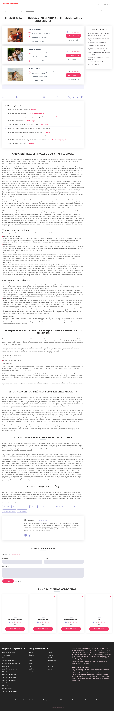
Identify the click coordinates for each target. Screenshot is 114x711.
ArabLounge (31, 121)
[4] (18, 554)
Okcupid (31, 672)
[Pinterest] (81, 97)
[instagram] (25, 535)
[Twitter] (77, 97)
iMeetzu (31, 143)
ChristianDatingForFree (36, 113)
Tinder (30, 660)
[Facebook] (69, 97)
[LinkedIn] (73, 97)
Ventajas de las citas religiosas (97, 42)
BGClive (33, 109)
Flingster (31, 658)
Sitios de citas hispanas (9, 680)
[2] (14, 554)
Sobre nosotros (37, 700)
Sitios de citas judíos (9, 511)
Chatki (48, 132)
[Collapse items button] (43, 87)
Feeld (30, 663)
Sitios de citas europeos (9, 677)
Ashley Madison (52, 660)
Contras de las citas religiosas (96, 45)
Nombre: (5, 558)
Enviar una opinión (93, 64)
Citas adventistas (72, 507)
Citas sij (34, 507)
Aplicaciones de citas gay (9, 660)
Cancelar (18, 581)
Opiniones (107, 4)
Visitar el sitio (73, 36)
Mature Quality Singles (59, 140)
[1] (12, 554)
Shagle (50, 652)
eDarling (31, 669)
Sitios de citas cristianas (9, 674)
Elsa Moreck (29, 520)
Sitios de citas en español (9, 669)
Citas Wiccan (22, 511)
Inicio (98, 4)
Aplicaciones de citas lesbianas (11, 663)
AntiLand (60, 136)
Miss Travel (44, 124)
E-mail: (46, 558)
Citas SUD (6, 507)
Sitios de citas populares (9, 691)
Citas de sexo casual (8, 658)
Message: (5, 566)
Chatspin (31, 655)
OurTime (50, 666)
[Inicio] (10, 3)
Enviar (8, 581)
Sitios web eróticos (7, 686)
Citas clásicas (6, 655)
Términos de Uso (65, 700)
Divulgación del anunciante (51, 700)
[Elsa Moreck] (13, 527)
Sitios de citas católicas (46, 507)
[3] (16, 554)
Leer (15, 625)
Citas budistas (60, 507)
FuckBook (51, 658)
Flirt (30, 666)
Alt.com (50, 655)
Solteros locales (7, 688)
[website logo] (15, 35)
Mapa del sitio (27, 700)
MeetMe (31, 652)
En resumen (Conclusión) (95, 62)
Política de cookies (77, 700)
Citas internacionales (8, 652)
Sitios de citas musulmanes (20, 507)
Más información (73, 40)
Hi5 (52, 128)
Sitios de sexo (6, 683)
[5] (19, 554)
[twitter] (29, 535)
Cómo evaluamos (89, 700)
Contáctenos (100, 700)
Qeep (57, 117)
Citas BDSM (5, 666)
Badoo (50, 669)
